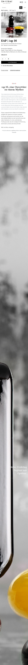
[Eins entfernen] (2, 59)
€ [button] (24, 7)
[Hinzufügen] (8, 59)
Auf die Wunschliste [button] (8, 65)
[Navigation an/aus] (25, 2)
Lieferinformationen (15, 70)
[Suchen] (20, 7)
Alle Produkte (4, 10)
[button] (12, 62)
